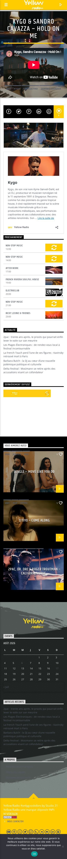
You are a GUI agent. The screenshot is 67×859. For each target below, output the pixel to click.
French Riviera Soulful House (22, 279)
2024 (8, 88)
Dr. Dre (17, 551)
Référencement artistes (19, 766)
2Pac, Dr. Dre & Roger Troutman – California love (34, 571)
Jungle (17, 454)
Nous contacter (15, 821)
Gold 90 (30, 551)
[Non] (62, 846)
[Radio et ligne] (47, 393)
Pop (26, 454)
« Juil (6, 687)
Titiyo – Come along (34, 520)
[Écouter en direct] (7, 393)
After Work (12, 268)
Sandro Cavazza (51, 88)
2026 (7, 454)
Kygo (17, 88)
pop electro (30, 88)
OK (34, 853)
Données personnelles (19, 777)
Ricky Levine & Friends (18, 313)
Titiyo (23, 502)
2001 (7, 502)
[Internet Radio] (33, 817)
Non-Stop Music (14, 245)
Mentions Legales (16, 772)
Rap (40, 551)
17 (57, 668)
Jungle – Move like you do (34, 472)
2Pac (7, 551)
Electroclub (13, 290)
